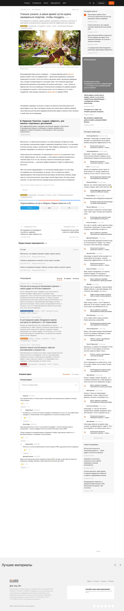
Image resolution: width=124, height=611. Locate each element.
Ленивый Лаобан (92, 182)
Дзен (49, 208)
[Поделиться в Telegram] (13, 23)
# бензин (37, 311)
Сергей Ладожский (92, 328)
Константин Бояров (92, 406)
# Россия (34, 313)
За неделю (67, 278)
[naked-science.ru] (112, 606)
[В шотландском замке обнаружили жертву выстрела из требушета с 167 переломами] (72, 326)
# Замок (31, 338)
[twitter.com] (94, 606)
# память (55, 364)
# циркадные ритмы (26, 28)
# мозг (49, 364)
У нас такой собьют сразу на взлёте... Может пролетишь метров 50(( (96, 319)
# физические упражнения (65, 26)
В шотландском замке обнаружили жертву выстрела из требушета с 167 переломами (38, 321)
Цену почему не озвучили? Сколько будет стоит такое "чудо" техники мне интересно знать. (98, 212)
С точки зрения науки (27, 311)
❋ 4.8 (67, 17)
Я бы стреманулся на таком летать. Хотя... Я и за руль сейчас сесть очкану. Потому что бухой (98, 364)
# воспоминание (32, 364)
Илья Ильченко (91, 315)
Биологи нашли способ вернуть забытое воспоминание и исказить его (37, 348)
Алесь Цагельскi (92, 359)
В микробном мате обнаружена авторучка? (98, 198)
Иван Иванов (90, 375)
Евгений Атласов (28, 456)
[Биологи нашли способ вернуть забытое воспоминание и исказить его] (72, 354)
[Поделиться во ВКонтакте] (13, 27)
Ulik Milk (89, 284)
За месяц (76, 278)
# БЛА (42, 311)
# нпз (28, 313)
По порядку (75, 374)
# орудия (37, 338)
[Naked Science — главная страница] (16, 3)
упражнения (57, 154)
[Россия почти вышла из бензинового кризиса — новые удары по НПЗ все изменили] (72, 292)
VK (69, 208)
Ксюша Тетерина (92, 222)
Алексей (25, 395)
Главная (27, 3)
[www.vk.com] (98, 606)
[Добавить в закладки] (13, 10)
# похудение (41, 26)
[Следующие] (120, 565)
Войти (111, 3)
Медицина (24, 26)
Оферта (89, 581)
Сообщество (36, 3)
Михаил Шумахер (92, 207)
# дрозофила (42, 364)
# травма (34, 340)
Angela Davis (29, 410)
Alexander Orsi (91, 253)
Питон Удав (26, 424)
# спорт (49, 26)
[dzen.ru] (105, 606)
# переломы (45, 338)
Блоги (46, 3)
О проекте (104, 581)
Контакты (96, 581)
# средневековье (25, 340)
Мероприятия (55, 3)
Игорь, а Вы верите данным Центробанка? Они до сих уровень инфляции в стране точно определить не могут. (98, 333)
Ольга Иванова (36, 9)
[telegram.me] (109, 606)
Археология (24, 338)
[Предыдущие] (115, 565)
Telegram (29, 208)
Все (46, 243)
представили (52, 92)
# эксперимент (25, 366)
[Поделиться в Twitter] (13, 18)
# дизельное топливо (52, 311)
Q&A (64, 3)
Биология (23, 364)
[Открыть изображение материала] (50, 47)
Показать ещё (98, 438)
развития (70, 74)
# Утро (54, 26)
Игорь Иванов (91, 195)
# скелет (53, 338)
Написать (101, 3)
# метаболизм (32, 26)
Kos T (88, 166)
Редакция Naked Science (39, 256)
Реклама (111, 581)
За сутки (59, 278)
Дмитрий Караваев (92, 238)
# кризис (23, 313)
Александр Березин (92, 135)
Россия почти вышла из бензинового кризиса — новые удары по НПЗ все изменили (40, 287)
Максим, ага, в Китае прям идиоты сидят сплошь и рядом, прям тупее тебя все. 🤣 (98, 186)
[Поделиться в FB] (13, 14)
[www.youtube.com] (101, 606)
